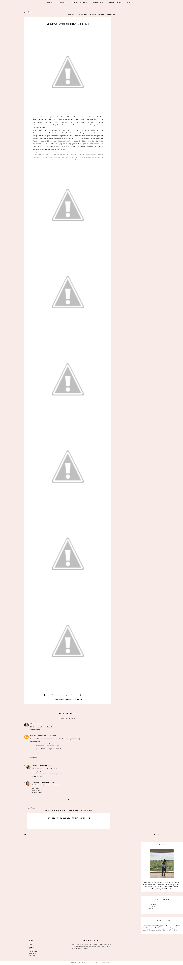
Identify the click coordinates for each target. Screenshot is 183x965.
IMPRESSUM (98, 2)
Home (31, 941)
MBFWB (79, 699)
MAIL (30, 949)
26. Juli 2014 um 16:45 (45, 782)
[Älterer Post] (158, 834)
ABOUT (50, 2)
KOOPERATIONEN (79, 2)
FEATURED (131, 2)
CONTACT (32, 947)
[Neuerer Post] (154, 834)
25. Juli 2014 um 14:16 (43, 765)
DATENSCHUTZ (115, 2)
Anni (30, 944)
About (31, 943)
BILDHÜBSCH (28, 12)
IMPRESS (32, 956)
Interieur (70, 699)
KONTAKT (63, 2)
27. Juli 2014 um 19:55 (50, 746)
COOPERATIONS (34, 951)
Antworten (35, 729)
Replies (85, 695)
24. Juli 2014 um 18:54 (42, 724)
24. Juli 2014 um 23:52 (50, 735)
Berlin (61, 699)
